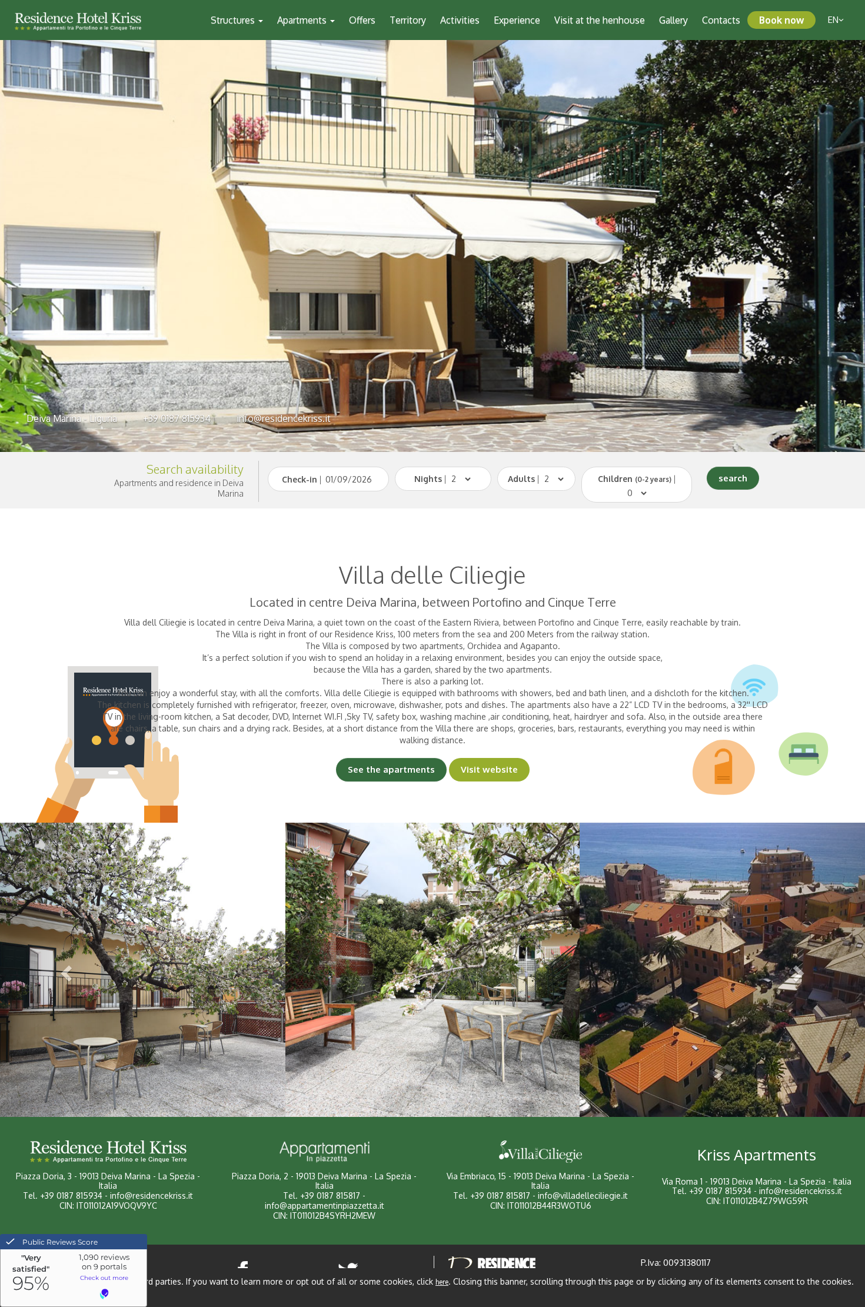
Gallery (673, 20)
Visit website (489, 769)
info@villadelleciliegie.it (583, 1195)
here (441, 1282)
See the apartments (391, 769)
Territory (408, 20)
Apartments (303, 20)
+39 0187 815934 (177, 418)
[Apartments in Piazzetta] (324, 1151)
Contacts (721, 20)
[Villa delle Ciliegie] (540, 1151)
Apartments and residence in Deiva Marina (179, 488)
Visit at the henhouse (599, 20)
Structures (234, 20)
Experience (517, 20)
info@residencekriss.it (284, 418)
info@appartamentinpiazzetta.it (324, 1205)
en (833, 19)
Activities (460, 20)
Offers (362, 20)
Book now (781, 20)
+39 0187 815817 (330, 1195)
